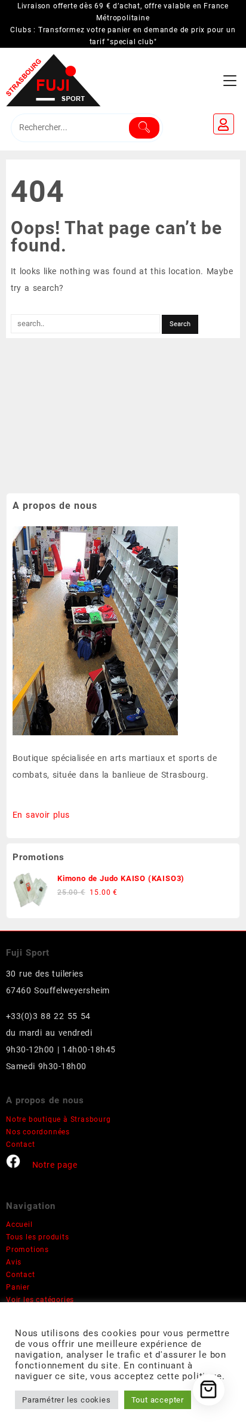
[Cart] (209, 1389)
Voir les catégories (40, 1300)
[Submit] (144, 128)
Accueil (19, 1224)
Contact (20, 1144)
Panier (18, 1287)
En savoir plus (41, 815)
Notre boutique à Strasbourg (58, 1119)
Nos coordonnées (38, 1132)
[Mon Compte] (223, 123)
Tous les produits (37, 1237)
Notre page (54, 1165)
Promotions (27, 1249)
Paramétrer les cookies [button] (66, 1399)
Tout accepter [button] (157, 1399)
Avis (13, 1262)
